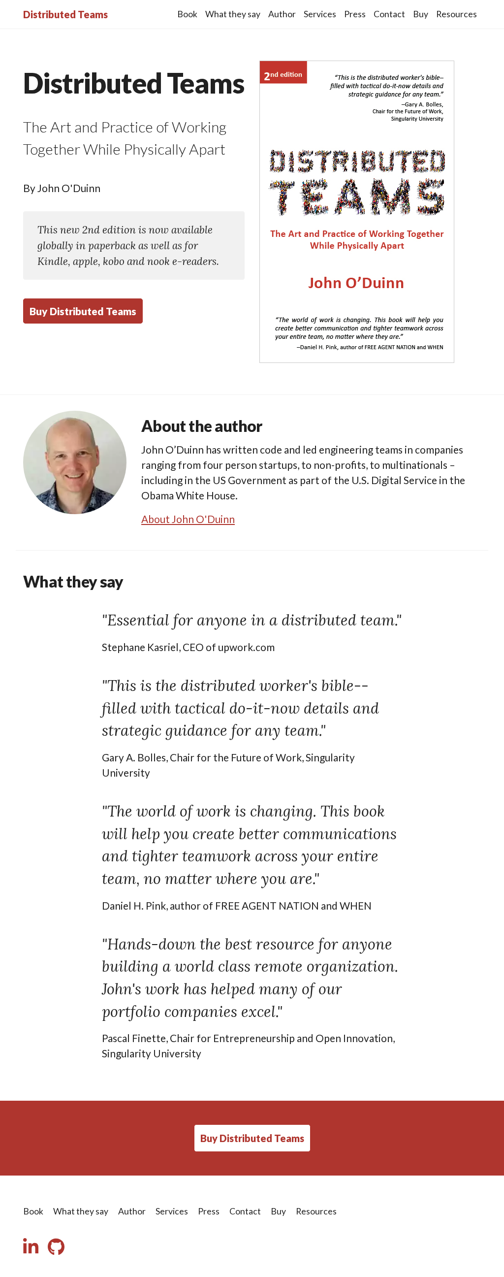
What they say (232, 14)
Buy (420, 14)
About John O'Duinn (188, 519)
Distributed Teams (65, 14)
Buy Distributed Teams (83, 311)
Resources (456, 14)
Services (320, 14)
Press (355, 14)
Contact (389, 14)
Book (187, 14)
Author (282, 14)
